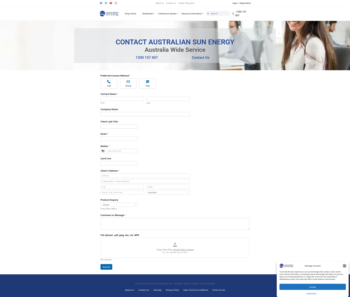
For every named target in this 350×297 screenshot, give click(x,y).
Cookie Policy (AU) (186, 3)
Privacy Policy (172, 290)
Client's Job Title (109, 121)
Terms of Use (218, 290)
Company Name (109, 109)
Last (148, 103)
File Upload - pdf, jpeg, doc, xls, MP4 (119, 235)
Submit (106, 266)
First (102, 103)
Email (104, 134)
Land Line (105, 158)
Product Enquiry (109, 200)
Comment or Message (113, 215)
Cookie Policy (311, 293)
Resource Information (192, 13)
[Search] (208, 13)
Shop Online (130, 13)
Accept (313, 287)
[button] (344, 265)
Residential (147, 13)
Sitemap (157, 290)
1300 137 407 (240, 13)
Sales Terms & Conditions (195, 290)
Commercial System (167, 13)
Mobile (105, 146)
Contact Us (171, 3)
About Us (160, 3)
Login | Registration (241, 3)
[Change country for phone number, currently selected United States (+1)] (103, 151)
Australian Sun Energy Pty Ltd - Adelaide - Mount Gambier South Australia (179, 283)
